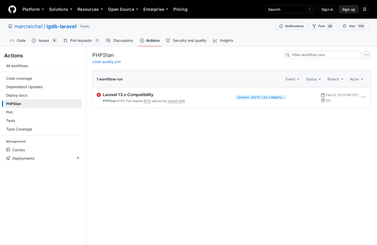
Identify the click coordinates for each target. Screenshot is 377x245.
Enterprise (153, 9)
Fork (325, 26)
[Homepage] (12, 9)
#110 (147, 101)
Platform (31, 9)
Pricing (180, 9)
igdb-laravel (61, 26)
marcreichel (28, 26)
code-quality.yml (106, 61)
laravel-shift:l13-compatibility (261, 97)
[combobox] (322, 55)
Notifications (294, 26)
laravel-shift (176, 101)
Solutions (58, 9)
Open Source (121, 9)
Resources (88, 9)
